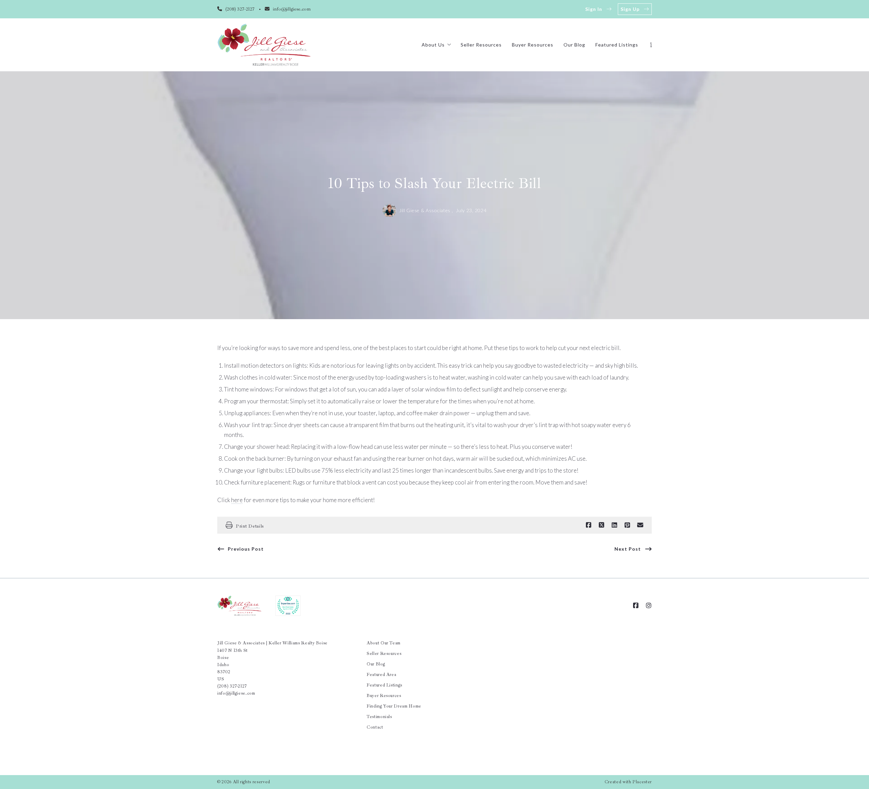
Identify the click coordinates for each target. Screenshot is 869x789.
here (237, 499)
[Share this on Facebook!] (589, 525)
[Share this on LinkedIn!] (614, 525)
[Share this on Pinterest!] (627, 525)
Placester (642, 782)
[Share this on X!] (601, 525)
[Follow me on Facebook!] (636, 606)
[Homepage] (264, 44)
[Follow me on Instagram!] (649, 606)
